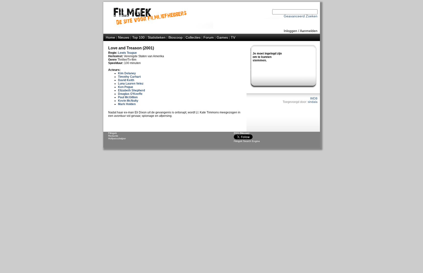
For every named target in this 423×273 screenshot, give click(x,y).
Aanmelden (308, 31)
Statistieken (156, 37)
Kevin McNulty (128, 100)
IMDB (313, 98)
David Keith (126, 80)
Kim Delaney (127, 73)
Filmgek (112, 133)
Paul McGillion (128, 97)
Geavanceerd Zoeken (300, 16)
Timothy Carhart (129, 76)
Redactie (113, 135)
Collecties (193, 37)
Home (110, 37)
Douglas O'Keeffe (130, 94)
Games (222, 37)
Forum (208, 37)
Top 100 (138, 37)
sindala (312, 102)
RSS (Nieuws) (241, 133)
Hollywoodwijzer (117, 138)
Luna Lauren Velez (130, 83)
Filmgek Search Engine (247, 141)
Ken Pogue (125, 87)
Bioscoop (175, 37)
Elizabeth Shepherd (131, 90)
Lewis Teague (127, 53)
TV (233, 37)
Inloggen (290, 31)
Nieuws (123, 37)
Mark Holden (127, 104)
